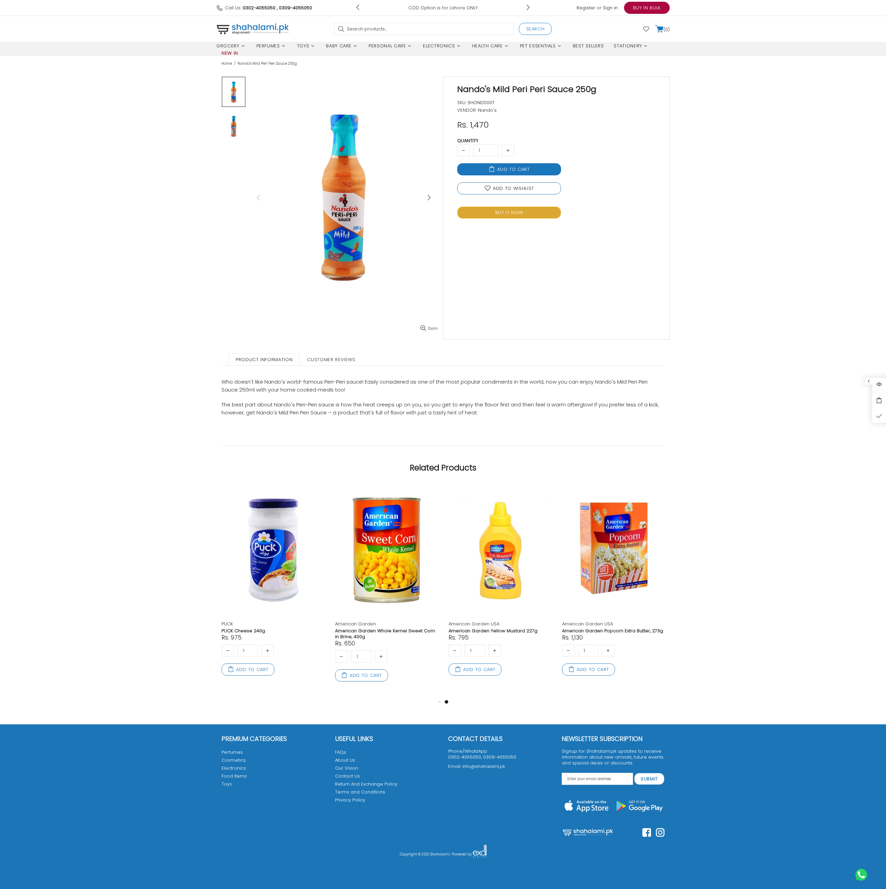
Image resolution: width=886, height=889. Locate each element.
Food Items (234, 776)
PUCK (227, 624)
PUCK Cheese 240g (243, 631)
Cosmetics (234, 760)
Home (227, 63)
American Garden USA (474, 624)
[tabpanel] (500, 588)
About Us (345, 760)
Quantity (467, 141)
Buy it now (509, 212)
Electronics (234, 768)
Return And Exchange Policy (366, 784)
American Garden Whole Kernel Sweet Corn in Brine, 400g (385, 634)
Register (586, 8)
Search (535, 29)
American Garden (355, 624)
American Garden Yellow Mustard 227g (493, 631)
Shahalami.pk (252, 28)
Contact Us (347, 776)
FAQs (340, 752)
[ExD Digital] (480, 854)
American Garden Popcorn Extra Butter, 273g (612, 631)
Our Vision (346, 768)
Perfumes (232, 752)
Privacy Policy (350, 800)
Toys (227, 784)
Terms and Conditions (360, 792)
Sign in (610, 8)
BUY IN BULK (647, 7)
